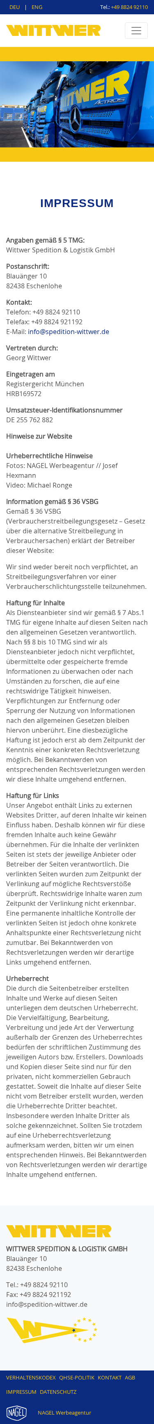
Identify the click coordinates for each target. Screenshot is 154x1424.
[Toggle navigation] (136, 30)
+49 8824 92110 (129, 7)
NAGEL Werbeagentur (64, 1412)
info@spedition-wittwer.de (68, 331)
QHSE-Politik (76, 1377)
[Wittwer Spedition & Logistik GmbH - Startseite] (53, 27)
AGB (130, 1377)
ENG (37, 7)
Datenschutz (58, 1391)
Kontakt (110, 1377)
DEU (15, 7)
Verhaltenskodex (31, 1377)
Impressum (21, 1391)
